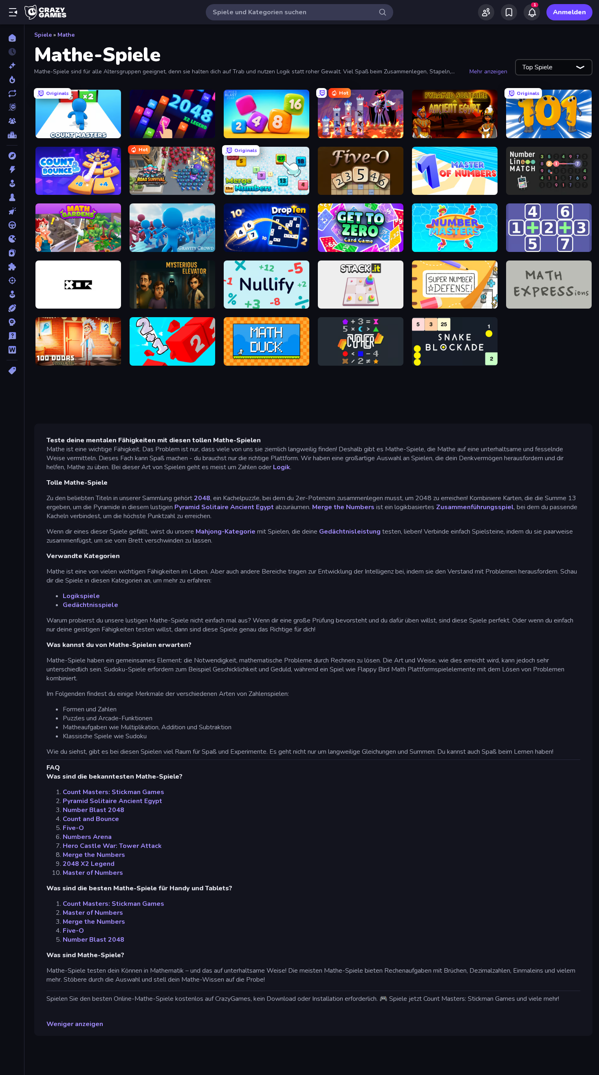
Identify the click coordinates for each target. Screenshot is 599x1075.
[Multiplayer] (12, 121)
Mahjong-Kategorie (226, 531)
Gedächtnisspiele (90, 604)
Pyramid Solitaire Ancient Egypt (224, 507)
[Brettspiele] (12, 197)
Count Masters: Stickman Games (113, 792)
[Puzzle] (12, 267)
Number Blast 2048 (93, 810)
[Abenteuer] (12, 156)
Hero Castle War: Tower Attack (112, 845)
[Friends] (486, 12)
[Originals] (12, 107)
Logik (280, 467)
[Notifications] (532, 12)
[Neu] (12, 66)
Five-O (73, 827)
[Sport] (12, 308)
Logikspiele (81, 596)
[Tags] (12, 370)
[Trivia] (12, 336)
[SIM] (12, 294)
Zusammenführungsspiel (475, 507)
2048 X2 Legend (89, 863)
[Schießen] (12, 280)
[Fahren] (12, 225)
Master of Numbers (93, 872)
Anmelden (569, 12)
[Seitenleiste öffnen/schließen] (13, 12)
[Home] (12, 38)
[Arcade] (12, 183)
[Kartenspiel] (12, 253)
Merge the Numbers (343, 507)
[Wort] (12, 350)
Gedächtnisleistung (350, 531)
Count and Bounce (91, 819)
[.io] (12, 239)
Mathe (66, 35)
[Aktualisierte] (12, 93)
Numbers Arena (87, 836)
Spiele (43, 35)
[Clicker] (12, 211)
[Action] (12, 170)
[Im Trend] (12, 79)
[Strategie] (12, 322)
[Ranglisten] (12, 135)
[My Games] (509, 12)
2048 (202, 498)
